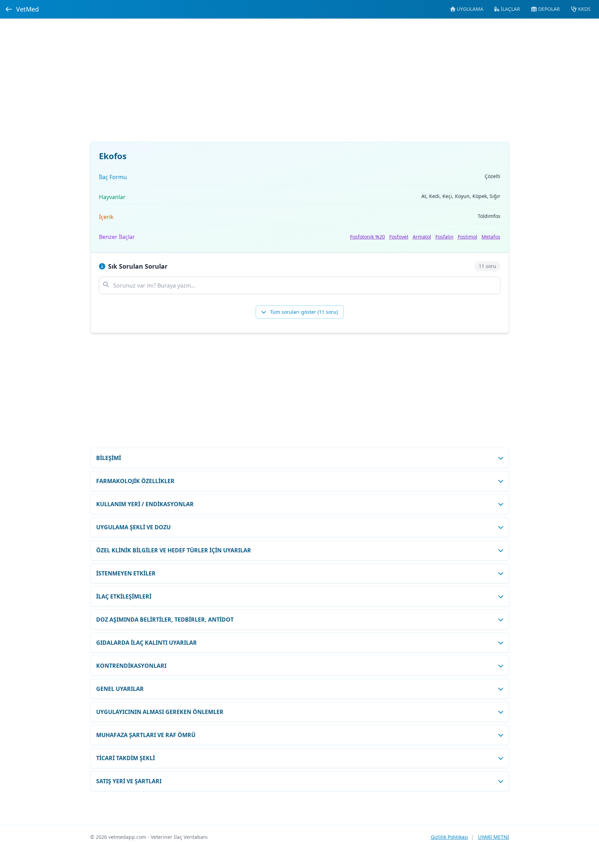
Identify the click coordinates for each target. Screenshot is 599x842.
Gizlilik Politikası (449, 837)
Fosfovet (398, 236)
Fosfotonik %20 (367, 236)
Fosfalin (444, 236)
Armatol (422, 236)
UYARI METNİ (493, 837)
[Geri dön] (9, 9)
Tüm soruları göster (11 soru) (303, 312)
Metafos (491, 236)
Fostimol (467, 236)
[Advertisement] (299, 84)
